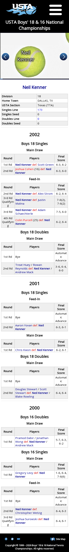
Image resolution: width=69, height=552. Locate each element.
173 (40, 110)
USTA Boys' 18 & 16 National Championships (34, 25)
